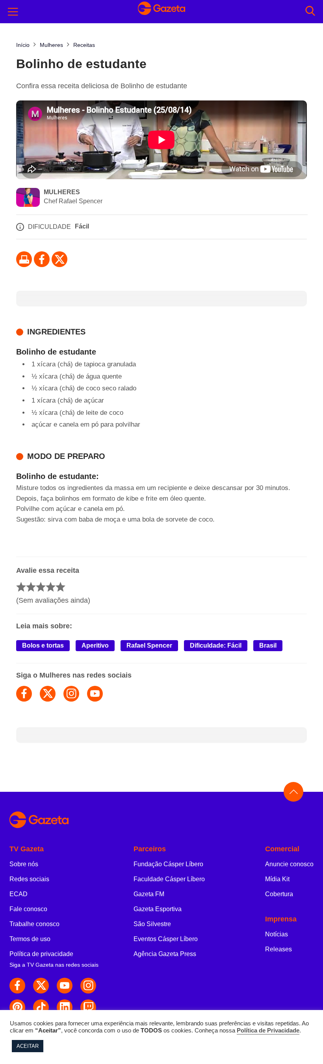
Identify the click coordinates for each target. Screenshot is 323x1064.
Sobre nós (23, 864)
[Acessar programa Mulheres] (28, 198)
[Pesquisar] (310, 11)
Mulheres (62, 192)
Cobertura (279, 894)
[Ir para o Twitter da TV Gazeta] (59, 259)
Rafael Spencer (149, 645)
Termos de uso (29, 939)
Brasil (268, 645)
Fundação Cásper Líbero (168, 864)
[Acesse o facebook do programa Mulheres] (24, 694)
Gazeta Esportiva (158, 909)
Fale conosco (28, 909)
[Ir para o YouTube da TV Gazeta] (64, 985)
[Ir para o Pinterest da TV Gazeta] (17, 1007)
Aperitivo (95, 645)
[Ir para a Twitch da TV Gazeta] (88, 1007)
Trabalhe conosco (34, 924)
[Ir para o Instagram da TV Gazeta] (88, 985)
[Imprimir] (24, 259)
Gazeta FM (149, 894)
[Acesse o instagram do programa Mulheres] (71, 694)
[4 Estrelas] (51, 587)
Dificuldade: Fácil (215, 645)
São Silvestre (152, 924)
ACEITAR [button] (28, 1046)
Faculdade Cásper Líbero (169, 879)
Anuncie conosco (289, 864)
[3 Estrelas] (41, 587)
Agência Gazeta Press (165, 954)
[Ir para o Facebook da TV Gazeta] (42, 259)
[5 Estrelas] (60, 587)
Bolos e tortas (43, 645)
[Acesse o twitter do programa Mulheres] (48, 694)
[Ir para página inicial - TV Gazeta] (161, 12)
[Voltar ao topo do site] (293, 792)
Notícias (276, 934)
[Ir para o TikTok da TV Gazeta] (41, 1007)
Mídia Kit (277, 879)
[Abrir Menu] (13, 12)
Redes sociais (29, 879)
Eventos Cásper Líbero (166, 939)
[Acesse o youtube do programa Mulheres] (95, 694)
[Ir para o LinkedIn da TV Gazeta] (64, 1007)
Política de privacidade (41, 954)
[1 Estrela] (21, 587)
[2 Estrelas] (31, 587)
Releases (278, 949)
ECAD (18, 894)
